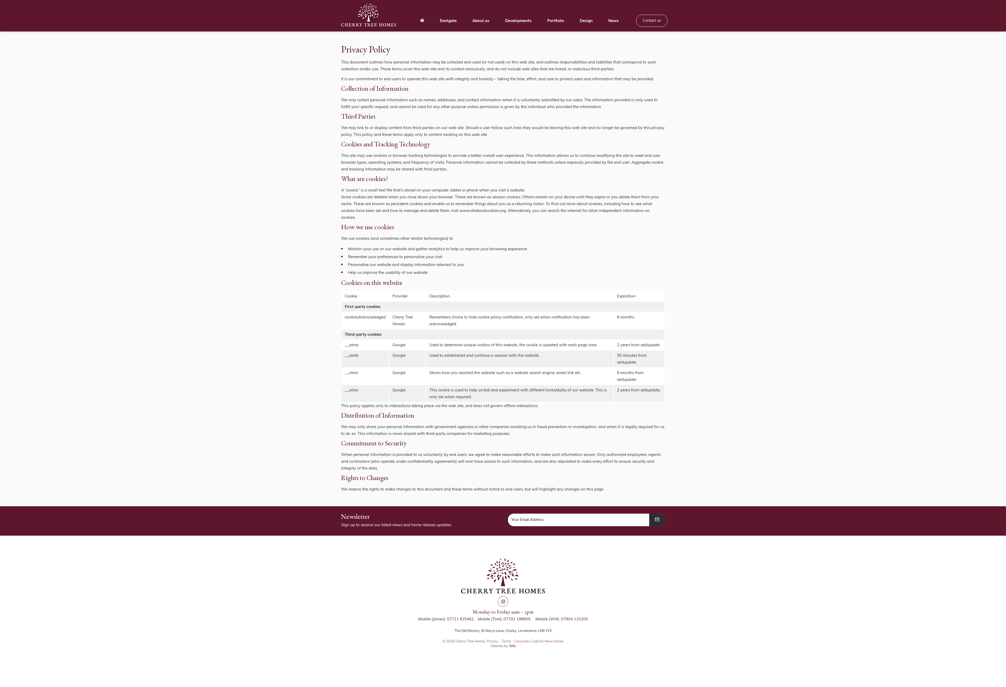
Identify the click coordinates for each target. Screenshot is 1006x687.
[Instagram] (503, 601)
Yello (512, 646)
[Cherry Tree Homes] (368, 14)
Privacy (492, 641)
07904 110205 (574, 618)
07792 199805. (517, 618)
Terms (506, 641)
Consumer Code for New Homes (539, 641)
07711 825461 (460, 618)
